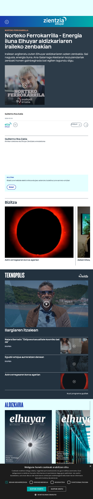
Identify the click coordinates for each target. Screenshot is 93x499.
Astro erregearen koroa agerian (22, 260)
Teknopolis (15, 275)
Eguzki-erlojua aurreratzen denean (24, 357)
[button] (7, 22)
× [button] (90, 466)
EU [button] (15, 125)
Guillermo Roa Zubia (14, 114)
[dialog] (46, 481)
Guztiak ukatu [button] (57, 489)
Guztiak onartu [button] (36, 489)
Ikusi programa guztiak (77, 393)
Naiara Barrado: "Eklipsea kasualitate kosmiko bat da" (32, 340)
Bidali (11, 187)
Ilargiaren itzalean (21, 330)
